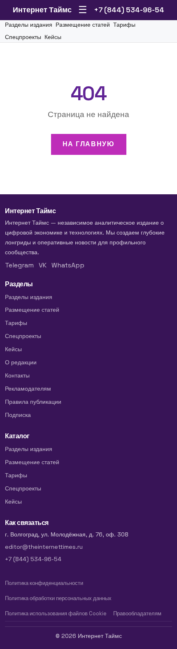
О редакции (21, 362)
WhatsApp (67, 265)
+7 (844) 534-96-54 (129, 9)
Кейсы (52, 37)
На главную (89, 144)
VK (43, 265)
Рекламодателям (28, 388)
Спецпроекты (23, 37)
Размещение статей (83, 24)
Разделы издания (28, 24)
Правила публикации (33, 401)
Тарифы (124, 24)
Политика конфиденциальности (44, 583)
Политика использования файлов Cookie (56, 613)
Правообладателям (137, 613)
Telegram (19, 265)
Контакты (17, 375)
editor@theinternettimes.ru (44, 546)
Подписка (18, 415)
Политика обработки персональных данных (58, 598)
